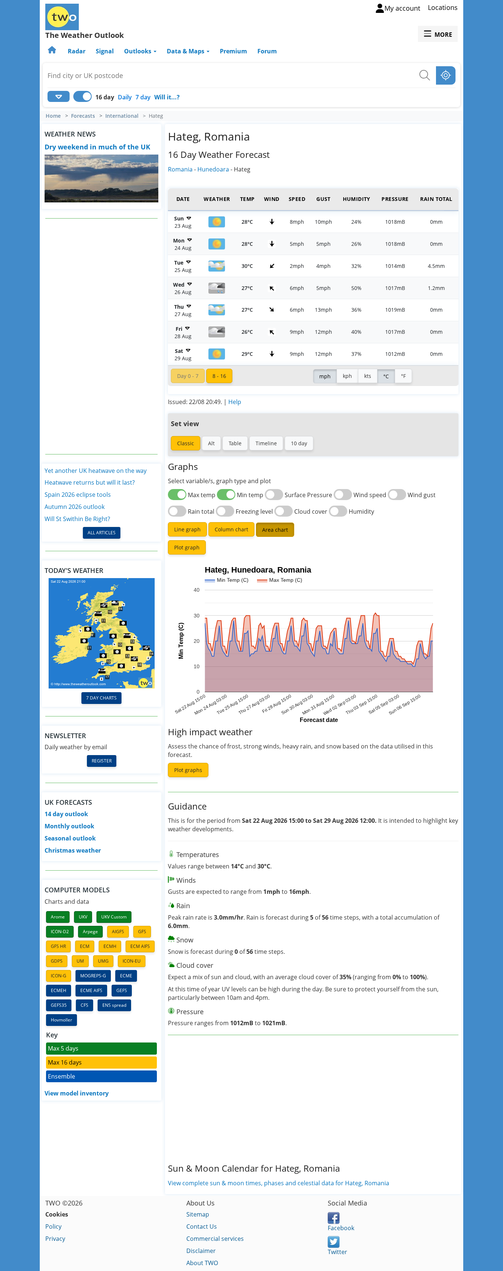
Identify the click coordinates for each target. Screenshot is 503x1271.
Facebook (341, 1228)
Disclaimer (201, 1251)
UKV (83, 917)
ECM (84, 946)
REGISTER (102, 761)
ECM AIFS (140, 946)
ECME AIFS (91, 990)
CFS (84, 1005)
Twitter (337, 1252)
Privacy (55, 1239)
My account (402, 8)
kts (367, 375)
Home (53, 115)
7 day (143, 97)
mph (325, 376)
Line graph (187, 529)
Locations (443, 7)
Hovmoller (61, 1020)
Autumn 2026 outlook (75, 507)
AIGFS (118, 931)
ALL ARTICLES (102, 533)
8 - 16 (219, 375)
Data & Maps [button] (186, 51)
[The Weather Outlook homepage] (52, 51)
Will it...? (167, 97)
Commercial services (215, 1239)
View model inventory (77, 1093)
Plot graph (187, 547)
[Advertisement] (101, 336)
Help (234, 402)
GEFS (121, 990)
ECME (126, 976)
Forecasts (83, 115)
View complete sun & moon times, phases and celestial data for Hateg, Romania (278, 1183)
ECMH (109, 946)
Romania (180, 169)
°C (386, 376)
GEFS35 (59, 1005)
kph (347, 375)
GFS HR (58, 946)
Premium (233, 51)
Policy (53, 1226)
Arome (58, 917)
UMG (103, 961)
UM (80, 961)
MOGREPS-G (93, 976)
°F (403, 375)
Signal (105, 51)
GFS (142, 931)
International (121, 115)
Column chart (231, 529)
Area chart (275, 529)
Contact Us (201, 1226)
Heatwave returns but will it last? (90, 482)
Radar (76, 51)
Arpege (90, 931)
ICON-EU (132, 961)
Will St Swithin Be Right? (77, 519)
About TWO (202, 1263)
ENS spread (114, 1005)
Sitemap (197, 1214)
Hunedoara (213, 169)
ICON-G (58, 976)
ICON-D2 (60, 931)
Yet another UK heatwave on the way (96, 471)
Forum (267, 51)
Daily (125, 97)
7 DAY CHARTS (101, 698)
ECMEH (58, 990)
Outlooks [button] (138, 51)
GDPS (57, 961)
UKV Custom (114, 917)
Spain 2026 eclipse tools (78, 495)
